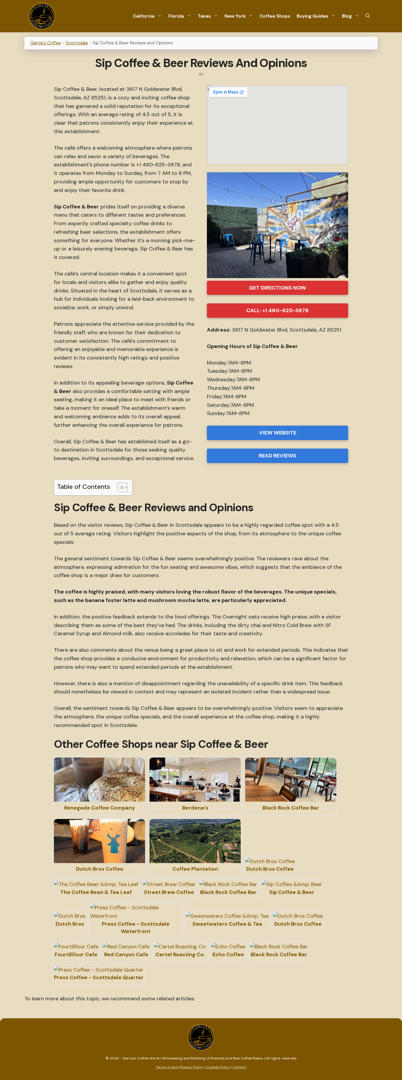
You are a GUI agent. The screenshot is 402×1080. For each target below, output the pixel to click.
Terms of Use (167, 1067)
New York (235, 16)
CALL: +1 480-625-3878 (277, 310)
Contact (239, 1067)
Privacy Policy (191, 1067)
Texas (204, 16)
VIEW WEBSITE (277, 432)
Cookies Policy (218, 1067)
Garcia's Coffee (45, 43)
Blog (347, 16)
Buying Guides (312, 16)
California (144, 16)
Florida (176, 16)
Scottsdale (77, 43)
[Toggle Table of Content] (119, 487)
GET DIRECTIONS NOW (277, 287)
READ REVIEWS (277, 455)
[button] (367, 16)
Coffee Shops (275, 16)
